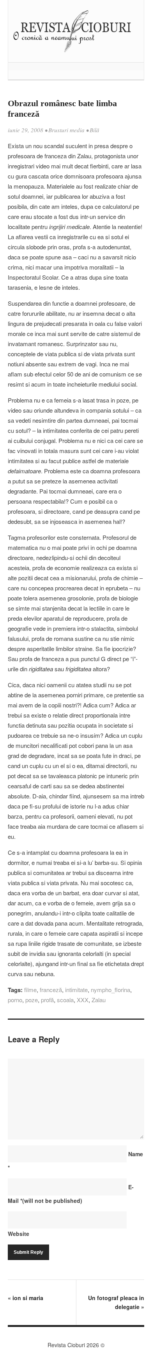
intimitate (76, 989)
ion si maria (25, 1298)
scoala (65, 1000)
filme (30, 989)
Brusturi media (66, 130)
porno (15, 1000)
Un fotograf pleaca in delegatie (116, 1302)
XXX (82, 1000)
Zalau (99, 1000)
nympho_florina (110, 989)
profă (47, 1000)
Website (18, 1233)
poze (31, 1000)
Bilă (94, 130)
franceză (51, 989)
